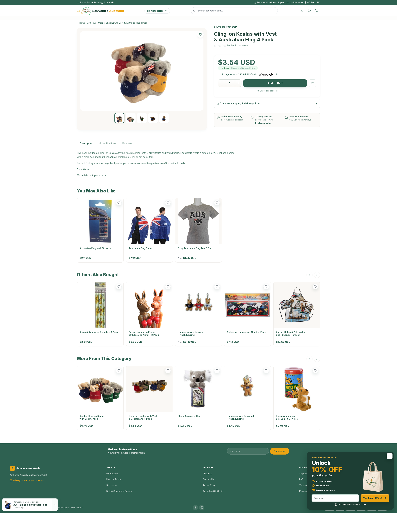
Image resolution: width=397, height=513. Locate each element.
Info (276, 74)
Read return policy (263, 123)
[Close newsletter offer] (390, 456)
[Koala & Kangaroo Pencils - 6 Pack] (100, 305)
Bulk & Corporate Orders (119, 491)
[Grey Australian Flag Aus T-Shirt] (198, 221)
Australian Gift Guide (213, 491)
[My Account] (301, 10)
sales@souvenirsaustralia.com (28, 480)
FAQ (301, 479)
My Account (112, 473)
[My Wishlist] (309, 10)
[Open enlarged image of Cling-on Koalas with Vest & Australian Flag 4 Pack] (141, 71)
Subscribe (279, 451)
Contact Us (208, 479)
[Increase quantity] (238, 83)
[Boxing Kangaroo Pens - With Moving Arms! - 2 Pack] (149, 305)
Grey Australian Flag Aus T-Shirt (195, 248)
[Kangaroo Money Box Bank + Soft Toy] (297, 389)
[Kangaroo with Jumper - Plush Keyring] (198, 305)
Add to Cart (275, 83)
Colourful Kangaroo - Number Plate (246, 332)
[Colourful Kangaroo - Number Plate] (247, 305)
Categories (157, 10)
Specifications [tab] (107, 143)
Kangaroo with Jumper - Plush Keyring (190, 333)
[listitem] (119, 118)
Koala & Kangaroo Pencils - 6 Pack (99, 332)
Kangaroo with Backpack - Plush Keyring (240, 417)
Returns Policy (113, 479)
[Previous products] (309, 275)
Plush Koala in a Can (189, 416)
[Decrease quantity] (221, 83)
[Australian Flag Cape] (149, 221)
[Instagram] (201, 507)
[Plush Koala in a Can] (198, 389)
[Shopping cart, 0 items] (316, 10)
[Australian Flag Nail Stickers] (100, 221)
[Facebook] (195, 507)
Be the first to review (237, 45)
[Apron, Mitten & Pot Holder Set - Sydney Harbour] (297, 305)
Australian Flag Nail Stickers (95, 248)
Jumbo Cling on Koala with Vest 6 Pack (92, 417)
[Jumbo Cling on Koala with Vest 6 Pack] (100, 389)
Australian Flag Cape (140, 248)
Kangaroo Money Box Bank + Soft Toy (287, 417)
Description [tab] (86, 143)
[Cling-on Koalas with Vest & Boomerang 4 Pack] (149, 389)
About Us (207, 473)
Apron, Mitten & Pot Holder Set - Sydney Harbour (290, 333)
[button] (200, 34)
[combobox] (234, 10)
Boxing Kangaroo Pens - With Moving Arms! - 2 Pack (144, 333)
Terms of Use (306, 485)
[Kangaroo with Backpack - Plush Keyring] (247, 389)
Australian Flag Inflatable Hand (30, 505)
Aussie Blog (209, 485)
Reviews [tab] (127, 143)
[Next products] (317, 275)
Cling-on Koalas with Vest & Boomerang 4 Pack (143, 417)
